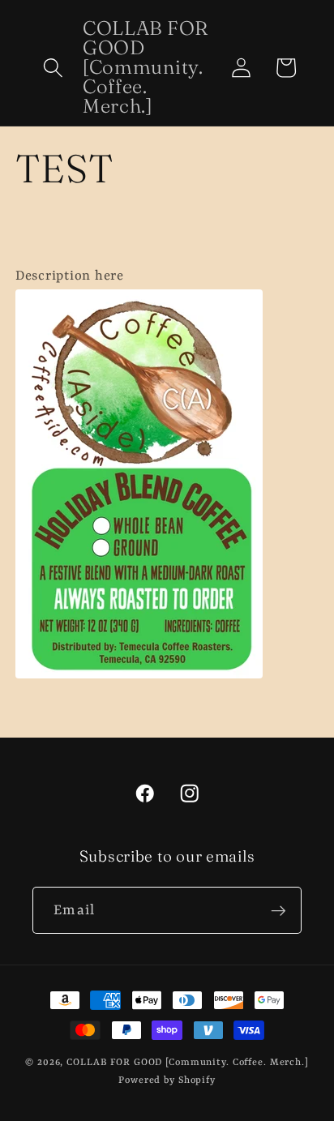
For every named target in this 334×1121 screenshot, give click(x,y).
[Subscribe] (278, 910)
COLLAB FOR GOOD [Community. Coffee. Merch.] (187, 1062)
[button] (53, 67)
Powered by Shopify (167, 1080)
